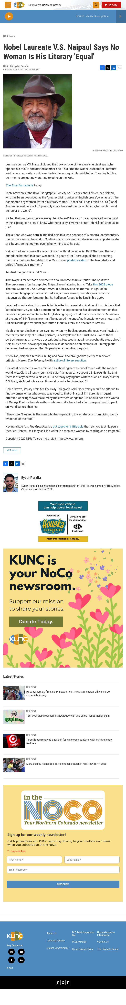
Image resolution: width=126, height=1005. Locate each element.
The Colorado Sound (107, 949)
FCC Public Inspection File (83, 933)
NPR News (9, 36)
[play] (9, 16)
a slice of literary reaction (69, 360)
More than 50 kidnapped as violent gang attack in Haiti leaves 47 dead (66, 763)
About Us (51, 933)
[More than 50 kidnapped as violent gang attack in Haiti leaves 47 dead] (14, 765)
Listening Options (56, 940)
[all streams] (121, 16)
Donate (113, 5)
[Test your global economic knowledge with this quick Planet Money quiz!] (14, 717)
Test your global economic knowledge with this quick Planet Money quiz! (68, 715)
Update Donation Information (106, 933)
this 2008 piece (103, 284)
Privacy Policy (79, 942)
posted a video (76, 260)
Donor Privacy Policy (82, 949)
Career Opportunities (58, 948)
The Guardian (14, 185)
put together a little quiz (68, 426)
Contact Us (103, 942)
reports (29, 185)
